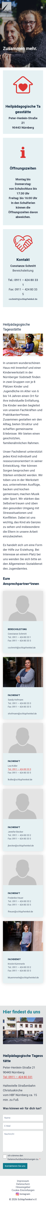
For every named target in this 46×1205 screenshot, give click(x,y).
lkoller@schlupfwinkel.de (20, 779)
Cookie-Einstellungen (23, 1190)
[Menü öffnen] (41, 7)
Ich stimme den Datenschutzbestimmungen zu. (24, 1157)
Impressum (23, 1180)
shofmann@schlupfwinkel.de (22, 713)
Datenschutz (23, 1184)
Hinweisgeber (23, 1187)
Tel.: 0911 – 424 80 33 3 (19, 703)
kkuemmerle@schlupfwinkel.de (23, 977)
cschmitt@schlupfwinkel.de (23, 299)
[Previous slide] (5, 345)
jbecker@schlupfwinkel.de (21, 845)
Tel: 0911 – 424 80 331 (18, 1077)
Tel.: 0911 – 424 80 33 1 (19, 637)
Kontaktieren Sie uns (15, 1166)
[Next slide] (41, 345)
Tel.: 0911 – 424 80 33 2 (19, 835)
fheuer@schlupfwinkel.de (20, 911)
